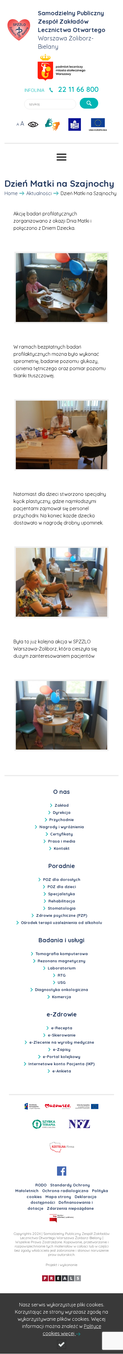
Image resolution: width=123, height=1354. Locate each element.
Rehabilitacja (61, 901)
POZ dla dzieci (61, 886)
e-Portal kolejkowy (61, 1056)
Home (11, 193)
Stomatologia (62, 908)
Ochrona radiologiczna (65, 1190)
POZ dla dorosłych (61, 879)
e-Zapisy (61, 1049)
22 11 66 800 (78, 89)
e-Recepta (61, 1027)
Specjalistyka (61, 893)
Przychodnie (61, 819)
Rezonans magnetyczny (61, 960)
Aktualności (39, 193)
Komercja (61, 996)
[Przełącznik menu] (61, 157)
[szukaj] (89, 103)
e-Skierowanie (62, 1035)
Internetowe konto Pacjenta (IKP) (61, 1063)
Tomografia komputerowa (62, 953)
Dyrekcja (61, 812)
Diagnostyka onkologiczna (61, 989)
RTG (62, 975)
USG (62, 982)
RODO (41, 1185)
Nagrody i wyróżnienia (61, 826)
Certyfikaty (61, 834)
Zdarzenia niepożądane (70, 1208)
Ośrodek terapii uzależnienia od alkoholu (61, 922)
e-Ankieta (61, 1071)
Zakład (62, 805)
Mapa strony (58, 1196)
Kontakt (62, 848)
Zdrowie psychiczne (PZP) (61, 915)
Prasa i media (61, 841)
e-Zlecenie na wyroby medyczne (61, 1042)
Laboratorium (62, 968)
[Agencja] (61, 1278)
